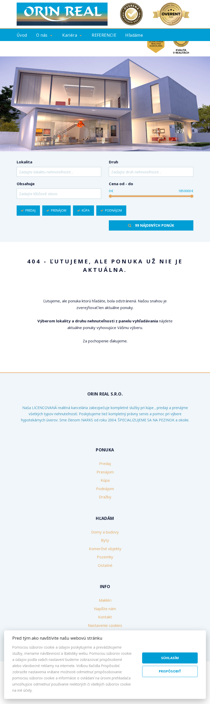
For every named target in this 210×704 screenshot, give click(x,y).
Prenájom (58, 210)
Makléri (105, 600)
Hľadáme (134, 35)
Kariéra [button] (69, 35)
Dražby (105, 496)
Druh (113, 161)
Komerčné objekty (105, 548)
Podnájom (113, 210)
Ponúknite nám (32, 48)
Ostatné (105, 565)
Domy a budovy (105, 531)
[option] (105, 103)
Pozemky (105, 556)
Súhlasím (170, 658)
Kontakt (135, 48)
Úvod (22, 35)
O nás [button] (42, 35)
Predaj (30, 210)
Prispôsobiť (170, 671)
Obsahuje (26, 183)
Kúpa (86, 210)
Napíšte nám (105, 608)
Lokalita (24, 161)
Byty (105, 540)
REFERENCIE (104, 35)
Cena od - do (121, 183)
